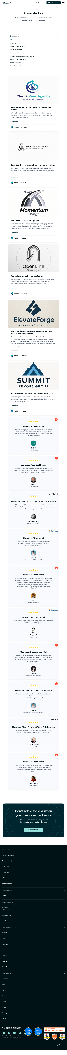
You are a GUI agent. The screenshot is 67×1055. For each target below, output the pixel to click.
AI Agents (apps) (7, 861)
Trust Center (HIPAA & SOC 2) (7, 908)
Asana (4, 1001)
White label (5, 878)
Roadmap (5, 944)
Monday (4, 1013)
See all (7, 1019)
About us (4, 955)
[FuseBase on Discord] (30, 1033)
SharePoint (5, 979)
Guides (4, 938)
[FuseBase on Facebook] (4, 1033)
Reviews (4, 961)
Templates (5, 933)
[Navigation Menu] (63, 2)
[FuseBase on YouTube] (20, 1033)
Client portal (5, 866)
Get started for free (53, 3)
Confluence (5, 996)
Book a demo (40, 3)
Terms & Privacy (7, 915)
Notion (4, 990)
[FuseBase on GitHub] (25, 1033)
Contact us (5, 967)
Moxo (3, 984)
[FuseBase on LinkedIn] (14, 1033)
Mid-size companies (8, 855)
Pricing (4, 895)
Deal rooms (5, 872)
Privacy (4, 950)
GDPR (4, 921)
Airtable (4, 1007)
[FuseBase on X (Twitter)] (9, 1033)
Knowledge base (7, 883)
